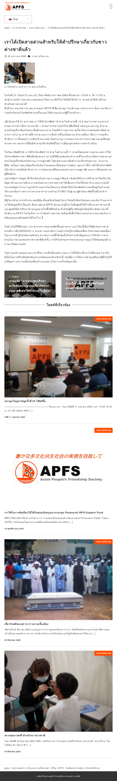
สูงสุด (6, 768)
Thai (15, 19)
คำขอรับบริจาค (92, 768)
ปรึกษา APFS (57, 768)
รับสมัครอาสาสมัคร (75, 768)
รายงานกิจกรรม (40, 56)
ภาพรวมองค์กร (18, 768)
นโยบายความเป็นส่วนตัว (38, 768)
